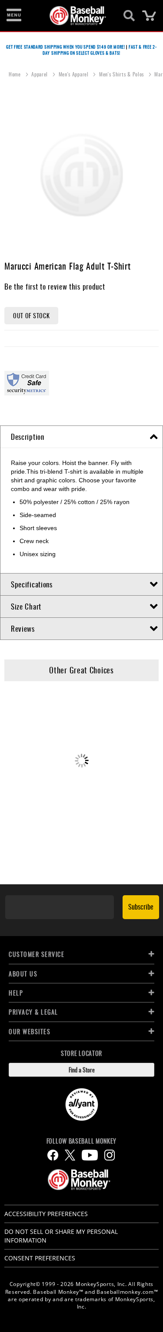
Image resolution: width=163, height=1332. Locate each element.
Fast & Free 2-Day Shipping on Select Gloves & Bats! (100, 49)
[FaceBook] (52, 1155)
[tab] (81, 437)
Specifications (32, 584)
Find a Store (82, 1069)
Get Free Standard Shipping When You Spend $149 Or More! (65, 46)
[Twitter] (70, 1155)
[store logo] (76, 15)
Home (16, 74)
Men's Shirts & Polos (122, 74)
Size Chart (26, 606)
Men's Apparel (74, 74)
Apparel (40, 74)
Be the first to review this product (54, 286)
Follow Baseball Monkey (81, 1141)
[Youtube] (90, 1155)
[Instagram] (109, 1155)
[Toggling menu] (14, 16)
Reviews (23, 628)
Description (27, 436)
